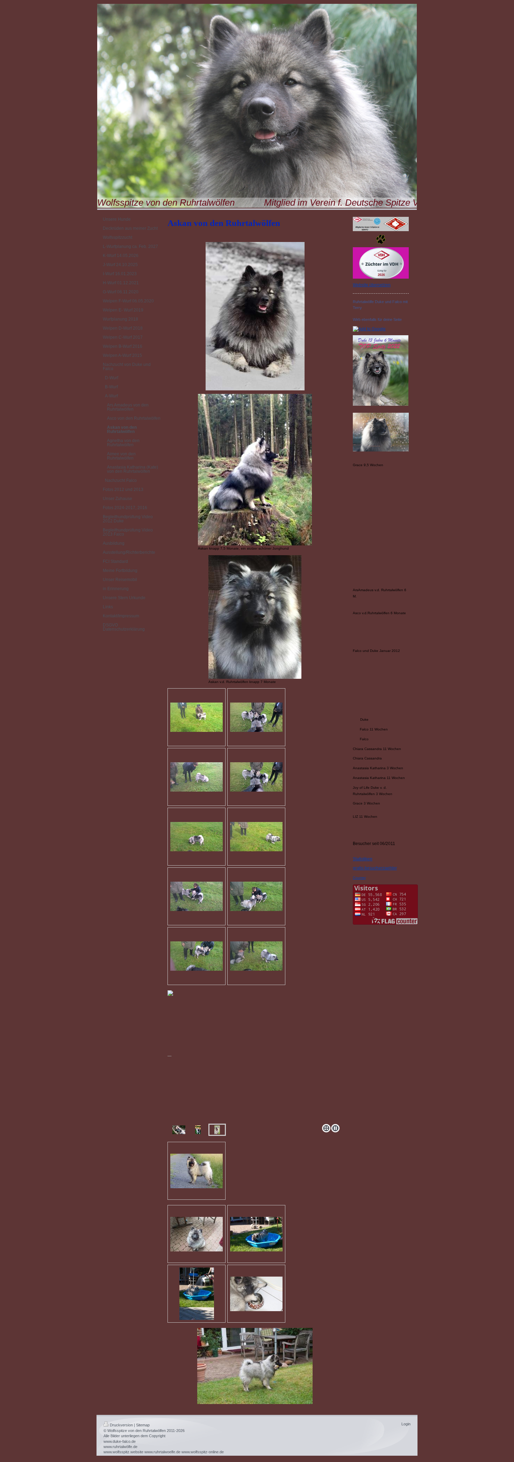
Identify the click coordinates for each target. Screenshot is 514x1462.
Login (406, 1424)
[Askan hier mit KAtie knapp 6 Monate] (196, 717)
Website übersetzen (372, 284)
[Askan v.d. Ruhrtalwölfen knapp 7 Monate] (254, 617)
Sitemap (143, 1425)
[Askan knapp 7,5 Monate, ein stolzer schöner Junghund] (255, 469)
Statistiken (362, 859)
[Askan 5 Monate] (178, 1129)
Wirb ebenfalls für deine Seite (377, 319)
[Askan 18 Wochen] (196, 1171)
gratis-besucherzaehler (375, 868)
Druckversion (121, 1425)
